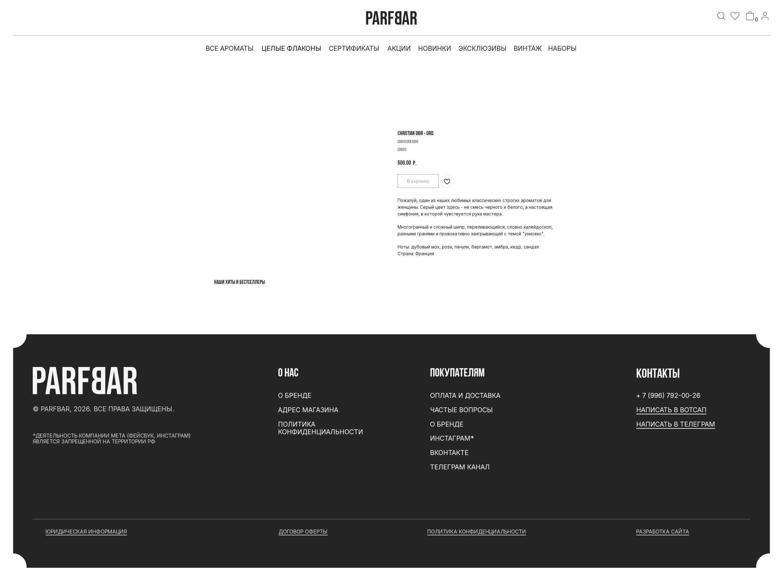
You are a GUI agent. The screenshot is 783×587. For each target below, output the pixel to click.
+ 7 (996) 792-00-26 (668, 395)
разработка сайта (662, 531)
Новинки (434, 48)
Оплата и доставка (465, 395)
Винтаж (528, 48)
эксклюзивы (482, 48)
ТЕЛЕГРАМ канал (460, 467)
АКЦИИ (399, 48)
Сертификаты (354, 48)
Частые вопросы (461, 410)
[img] (721, 16)
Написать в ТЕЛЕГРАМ (675, 424)
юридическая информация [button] (86, 531)
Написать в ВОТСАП (671, 410)
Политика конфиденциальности (320, 428)
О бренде (446, 424)
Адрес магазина (308, 410)
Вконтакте (449, 453)
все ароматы (230, 48)
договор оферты (303, 531)
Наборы (562, 48)
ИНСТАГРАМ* (452, 438)
